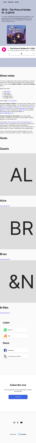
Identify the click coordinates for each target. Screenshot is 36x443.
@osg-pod (3, 110)
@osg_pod (3, 107)
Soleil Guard (6, 91)
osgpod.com (21, 110)
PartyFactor (27, 122)
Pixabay (2, 123)
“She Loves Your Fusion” (14, 122)
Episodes (10, 2)
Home (5, 2)
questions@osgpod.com (7, 113)
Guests (17, 2)
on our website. (12, 101)
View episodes (4, 206)
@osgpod (23, 108)
